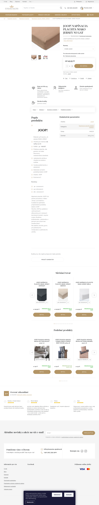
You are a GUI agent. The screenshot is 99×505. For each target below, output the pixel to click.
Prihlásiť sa (88, 433)
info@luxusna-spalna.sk (53, 449)
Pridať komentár (47, 259)
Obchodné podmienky (10, 480)
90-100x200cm (40, 302)
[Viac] (90, 15)
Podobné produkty (66, 109)
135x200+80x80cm (40, 359)
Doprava (17, 1)
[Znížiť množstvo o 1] (67, 66)
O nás (5, 1)
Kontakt (25, 1)
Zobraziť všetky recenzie (24, 395)
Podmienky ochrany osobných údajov (14, 483)
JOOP (69, 74)
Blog (11, 1)
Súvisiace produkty (52, 109)
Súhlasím (69, 494)
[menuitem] (12, 15)
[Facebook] (82, 451)
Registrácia (91, 1)
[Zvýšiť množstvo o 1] (72, 66)
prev (32, 295)
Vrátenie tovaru (8, 489)
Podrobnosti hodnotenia (85, 36)
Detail (42, 314)
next (94, 295)
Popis (34, 109)
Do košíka (83, 66)
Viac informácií (68, 40)
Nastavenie (30, 502)
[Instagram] (85, 451)
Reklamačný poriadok (10, 486)
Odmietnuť (57, 494)
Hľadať (61, 8)
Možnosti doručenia (70, 56)
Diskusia (41, 109)
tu (35, 498)
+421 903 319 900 (72, 8)
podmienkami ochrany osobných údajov (72, 437)
